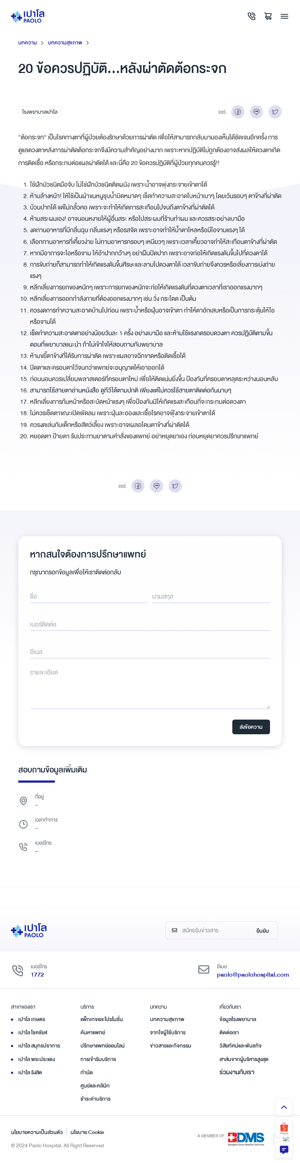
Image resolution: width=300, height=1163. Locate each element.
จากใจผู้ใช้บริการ (167, 1032)
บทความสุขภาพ (65, 42)
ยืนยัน (262, 930)
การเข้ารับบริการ (98, 1059)
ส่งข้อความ (251, 727)
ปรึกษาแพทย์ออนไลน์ (102, 1045)
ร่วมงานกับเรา (237, 1072)
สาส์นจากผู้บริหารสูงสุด (244, 1059)
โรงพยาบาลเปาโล (39, 111)
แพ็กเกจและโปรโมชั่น (101, 1019)
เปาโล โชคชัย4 (33, 1032)
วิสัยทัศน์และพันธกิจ (241, 1045)
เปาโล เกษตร (31, 1019)
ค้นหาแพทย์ (92, 1032)
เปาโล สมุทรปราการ (39, 1045)
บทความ (27, 42)
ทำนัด (86, 1072)
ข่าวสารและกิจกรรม (170, 1045)
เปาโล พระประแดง (36, 1059)
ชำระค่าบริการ (95, 1098)
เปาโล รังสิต (30, 1072)
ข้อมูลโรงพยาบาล (238, 1019)
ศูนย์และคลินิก (95, 1085)
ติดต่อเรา (229, 1032)
